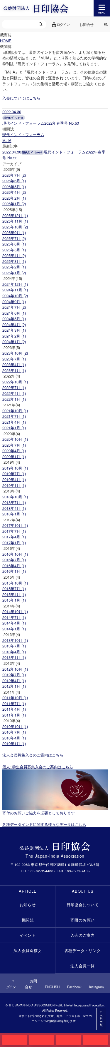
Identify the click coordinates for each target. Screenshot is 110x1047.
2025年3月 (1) (14, 261)
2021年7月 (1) (14, 416)
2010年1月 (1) (14, 743)
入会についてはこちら (21, 98)
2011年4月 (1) (14, 709)
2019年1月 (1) (14, 485)
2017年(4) (12, 519)
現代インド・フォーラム (23, 134)
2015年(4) (12, 577)
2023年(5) (12, 347)
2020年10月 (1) (15, 439)
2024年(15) (13, 278)
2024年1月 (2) (14, 341)
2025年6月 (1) (14, 244)
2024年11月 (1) (15, 290)
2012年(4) (12, 663)
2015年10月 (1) (15, 583)
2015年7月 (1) (14, 588)
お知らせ (28, 904)
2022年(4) (12, 376)
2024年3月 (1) (14, 330)
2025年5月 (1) (14, 250)
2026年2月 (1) (14, 198)
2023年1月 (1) (14, 370)
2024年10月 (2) (15, 295)
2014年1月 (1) (14, 629)
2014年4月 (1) (14, 623)
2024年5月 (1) (14, 318)
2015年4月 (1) (14, 594)
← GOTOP (101, 1019)
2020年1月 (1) (14, 456)
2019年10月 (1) (15, 468)
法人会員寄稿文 (27, 950)
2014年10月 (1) (15, 611)
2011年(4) (12, 692)
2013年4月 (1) (14, 651)
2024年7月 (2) (14, 307)
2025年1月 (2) (14, 272)
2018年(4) (12, 491)
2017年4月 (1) (14, 537)
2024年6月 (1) (14, 313)
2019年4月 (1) (14, 479)
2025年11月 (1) (15, 221)
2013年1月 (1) (14, 657)
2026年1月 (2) (14, 203)
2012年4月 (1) (14, 680)
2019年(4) (12, 462)
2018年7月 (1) (14, 502)
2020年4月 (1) (14, 450)
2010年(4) (12, 720)
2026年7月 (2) (14, 175)
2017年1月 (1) (14, 542)
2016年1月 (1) (14, 571)
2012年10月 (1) (15, 669)
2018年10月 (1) (15, 497)
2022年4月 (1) (14, 393)
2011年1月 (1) (14, 715)
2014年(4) (12, 606)
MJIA (6, 140)
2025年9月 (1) (14, 232)
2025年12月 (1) (15, 215)
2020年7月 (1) (14, 445)
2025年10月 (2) (15, 227)
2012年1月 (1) (14, 686)
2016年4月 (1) (14, 565)
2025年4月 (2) (14, 255)
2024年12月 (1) (15, 284)
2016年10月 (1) (15, 554)
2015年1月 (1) (14, 600)
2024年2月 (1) (14, 336)
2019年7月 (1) (14, 473)
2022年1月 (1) (14, 399)
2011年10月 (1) (15, 697)
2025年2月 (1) (14, 267)
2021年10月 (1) (15, 410)
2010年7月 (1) (14, 732)
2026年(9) (12, 169)
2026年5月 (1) (14, 186)
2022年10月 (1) (15, 382)
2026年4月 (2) (14, 192)
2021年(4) (12, 405)
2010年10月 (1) (15, 726)
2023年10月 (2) (15, 353)
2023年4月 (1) (14, 364)
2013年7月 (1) (14, 646)
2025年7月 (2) (14, 238)
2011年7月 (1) (14, 703)
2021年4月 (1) (14, 422)
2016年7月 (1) (14, 559)
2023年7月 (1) (14, 359)
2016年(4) (12, 548)
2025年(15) (13, 209)
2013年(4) (12, 634)
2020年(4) (12, 433)
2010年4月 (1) (14, 738)
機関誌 (28, 920)
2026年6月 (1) (14, 180)
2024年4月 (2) (14, 324)
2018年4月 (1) (14, 508)
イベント (28, 935)
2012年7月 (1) (14, 674)
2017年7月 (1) (14, 531)
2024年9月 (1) (14, 301)
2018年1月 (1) (14, 514)
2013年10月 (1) (15, 640)
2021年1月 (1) (14, 427)
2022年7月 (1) (14, 387)
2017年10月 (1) (15, 525)
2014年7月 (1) (14, 617)
